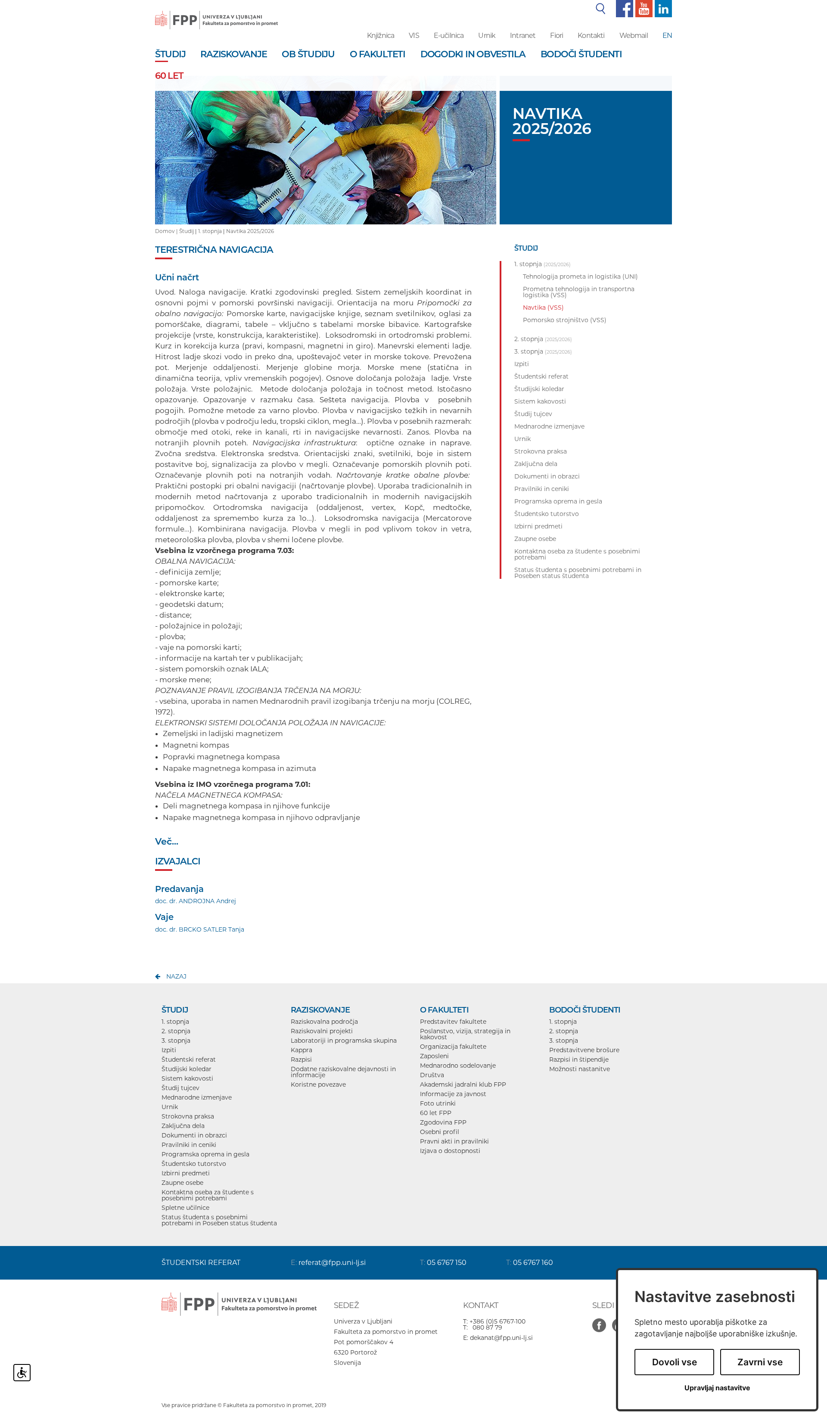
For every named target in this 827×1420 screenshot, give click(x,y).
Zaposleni (434, 1056)
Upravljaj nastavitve (717, 1388)
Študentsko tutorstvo (194, 1164)
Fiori (556, 35)
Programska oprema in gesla (205, 1154)
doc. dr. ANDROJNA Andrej (195, 901)
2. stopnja (176, 1031)
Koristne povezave (318, 1084)
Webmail (633, 35)
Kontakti (591, 35)
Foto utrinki (438, 1103)
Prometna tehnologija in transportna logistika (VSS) (578, 292)
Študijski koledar (186, 1069)
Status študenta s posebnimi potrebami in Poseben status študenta (219, 1220)
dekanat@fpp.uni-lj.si (501, 1338)
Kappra (301, 1050)
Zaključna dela (183, 1126)
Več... (166, 841)
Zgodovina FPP (443, 1122)
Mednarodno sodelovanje (458, 1065)
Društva (432, 1075)
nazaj (176, 976)
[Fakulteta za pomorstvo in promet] (216, 14)
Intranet (522, 35)
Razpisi (301, 1059)
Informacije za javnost (453, 1094)
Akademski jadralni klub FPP (463, 1084)
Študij (186, 231)
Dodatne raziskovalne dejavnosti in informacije (343, 1072)
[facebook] (623, 8)
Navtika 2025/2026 (250, 231)
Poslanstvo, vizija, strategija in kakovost (465, 1034)
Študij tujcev (180, 1088)
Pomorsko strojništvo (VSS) (564, 320)
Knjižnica (380, 35)
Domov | (167, 231)
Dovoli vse (674, 1362)
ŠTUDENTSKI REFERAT (201, 1262)
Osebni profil (439, 1132)
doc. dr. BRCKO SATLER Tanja (199, 929)
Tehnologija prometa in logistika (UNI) (580, 276)
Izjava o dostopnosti (450, 1151)
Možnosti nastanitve (579, 1069)
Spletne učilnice (185, 1208)
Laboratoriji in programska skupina (344, 1040)
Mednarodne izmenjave (197, 1097)
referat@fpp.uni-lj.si (332, 1262)
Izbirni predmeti (186, 1173)
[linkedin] (662, 8)
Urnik (486, 35)
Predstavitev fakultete (453, 1021)
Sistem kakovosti (187, 1078)
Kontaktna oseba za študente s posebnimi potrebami (208, 1195)
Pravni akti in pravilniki (454, 1141)
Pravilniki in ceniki (189, 1145)
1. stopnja (210, 231)
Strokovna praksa (188, 1116)
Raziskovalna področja (324, 1021)
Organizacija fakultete (453, 1046)
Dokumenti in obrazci (194, 1135)
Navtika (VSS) (543, 308)
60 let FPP (435, 1113)
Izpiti (169, 1050)
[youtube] (643, 8)
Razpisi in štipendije (579, 1059)
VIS (414, 35)
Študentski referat (189, 1059)
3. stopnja (176, 1040)
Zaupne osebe (182, 1183)
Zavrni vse (760, 1362)
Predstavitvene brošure (584, 1050)
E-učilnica (449, 35)
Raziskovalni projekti (322, 1031)
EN (667, 35)
